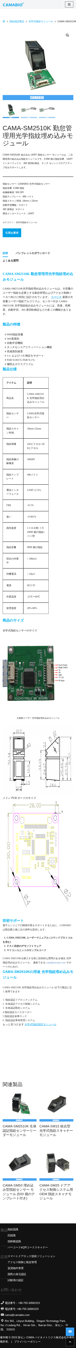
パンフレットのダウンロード (33, 253)
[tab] (5, 253)
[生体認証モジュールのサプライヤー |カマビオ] (13, 4)
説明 (5, 253)
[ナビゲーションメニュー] (69, 4)
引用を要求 (12, 232)
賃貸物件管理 (16, 1268)
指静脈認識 (14, 1241)
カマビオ (56, 297)
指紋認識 (13, 1229)
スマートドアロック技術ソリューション (31, 1256)
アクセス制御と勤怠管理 (22, 1262)
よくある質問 (11, 260)
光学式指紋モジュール (40, 21)
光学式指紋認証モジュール (40, 1024)
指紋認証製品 (16, 21)
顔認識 (12, 1235)
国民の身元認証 (17, 1274)
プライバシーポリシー (27, 1341)
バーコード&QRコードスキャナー (28, 1247)
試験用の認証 (16, 1280)
